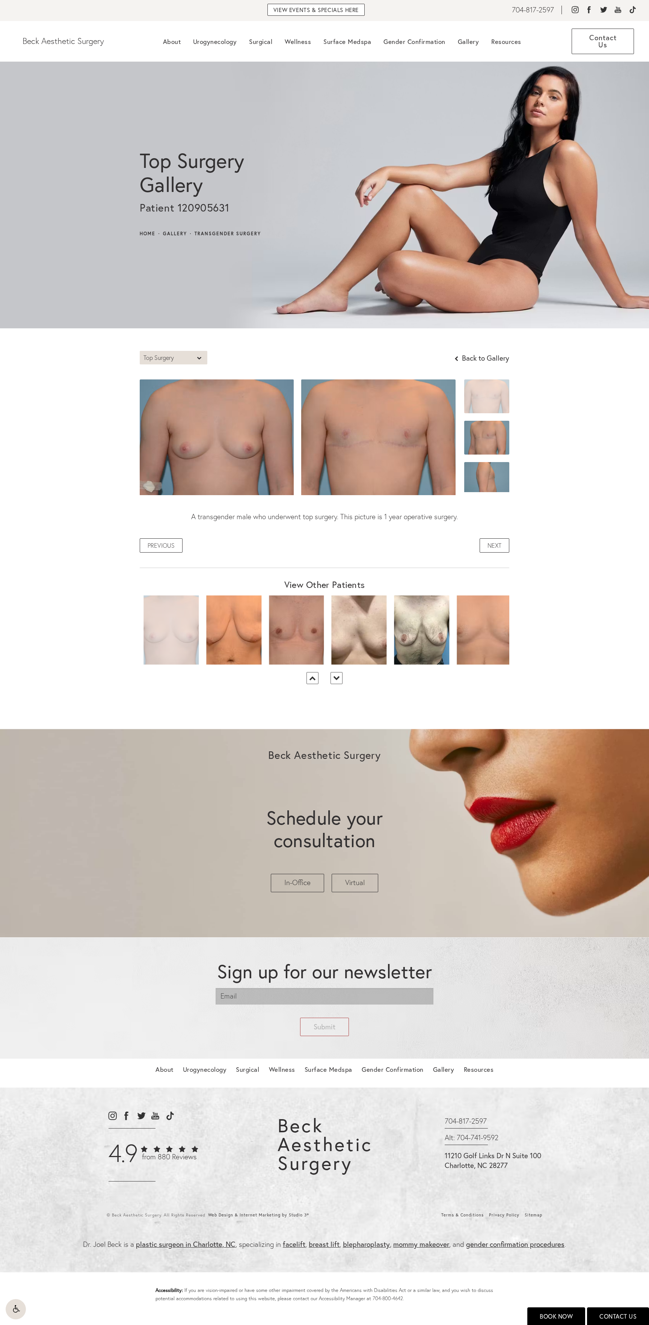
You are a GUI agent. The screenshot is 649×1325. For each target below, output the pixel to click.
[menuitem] (575, 10)
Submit (324, 1026)
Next (494, 545)
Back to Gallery (484, 357)
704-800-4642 (388, 1298)
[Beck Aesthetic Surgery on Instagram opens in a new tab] (575, 10)
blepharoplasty (366, 1244)
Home (147, 233)
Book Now (556, 1316)
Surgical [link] (260, 41)
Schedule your (324, 828)
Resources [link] (506, 41)
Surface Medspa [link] (347, 41)
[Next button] (337, 678)
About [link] (172, 41)
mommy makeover (421, 1244)
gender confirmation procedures (515, 1244)
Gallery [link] (468, 41)
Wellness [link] (298, 41)
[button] (16, 1309)
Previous (161, 545)
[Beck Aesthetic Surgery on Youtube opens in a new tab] (618, 10)
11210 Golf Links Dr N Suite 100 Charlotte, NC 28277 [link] (493, 1160)
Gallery (175, 233)
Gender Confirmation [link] (414, 41)
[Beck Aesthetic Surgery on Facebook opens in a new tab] (589, 10)
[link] (533, 10)
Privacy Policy (504, 1215)
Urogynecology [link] (215, 41)
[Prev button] (312, 678)
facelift (294, 1244)
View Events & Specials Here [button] (316, 10)
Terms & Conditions (462, 1215)
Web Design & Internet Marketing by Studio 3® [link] (258, 1215)
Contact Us (618, 1316)
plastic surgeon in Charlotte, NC (185, 1244)
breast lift (324, 1244)
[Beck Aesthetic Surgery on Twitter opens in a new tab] (603, 10)
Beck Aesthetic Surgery (63, 41)
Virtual (355, 882)
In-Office (297, 882)
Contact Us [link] (603, 41)
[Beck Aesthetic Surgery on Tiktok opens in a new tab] (632, 10)
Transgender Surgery (228, 233)
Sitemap (533, 1215)
